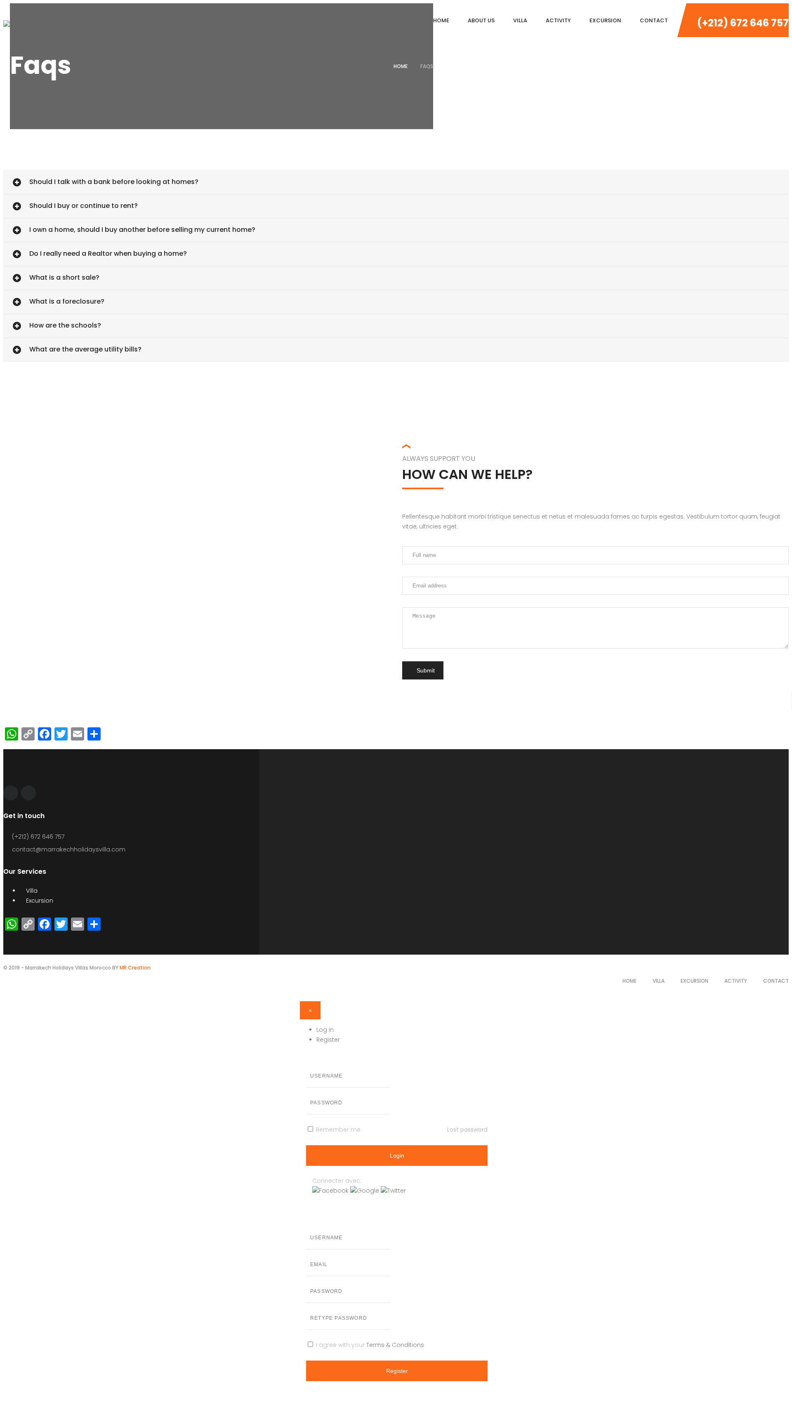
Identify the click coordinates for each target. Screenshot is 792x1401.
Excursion (38, 900)
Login (397, 1155)
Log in (325, 1030)
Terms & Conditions (395, 1345)
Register (328, 1039)
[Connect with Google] (365, 1190)
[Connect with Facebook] (331, 1190)
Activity (735, 980)
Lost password (467, 1129)
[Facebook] (10, 792)
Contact (776, 980)
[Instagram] (28, 792)
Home (401, 66)
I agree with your (369, 1345)
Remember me (337, 1129)
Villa (31, 891)
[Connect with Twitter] (393, 1190)
